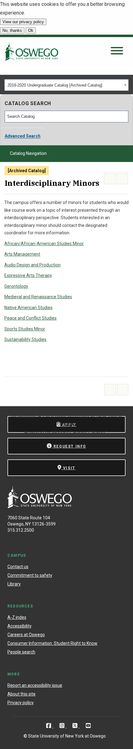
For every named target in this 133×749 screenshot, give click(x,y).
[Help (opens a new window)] (122, 178)
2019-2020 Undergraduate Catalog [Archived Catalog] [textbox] (54, 85)
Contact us (17, 566)
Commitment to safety (29, 575)
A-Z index (16, 617)
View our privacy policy (23, 21)
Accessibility (19, 625)
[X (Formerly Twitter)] (75, 725)
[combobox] (66, 85)
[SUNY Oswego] (39, 506)
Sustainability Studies (25, 339)
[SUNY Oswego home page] (31, 51)
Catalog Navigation (28, 153)
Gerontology (16, 286)
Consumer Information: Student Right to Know (52, 643)
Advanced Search (23, 136)
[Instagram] (62, 725)
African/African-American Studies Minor (44, 243)
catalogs (27, 415)
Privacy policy (20, 702)
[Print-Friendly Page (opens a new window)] (109, 178)
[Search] (124, 116)
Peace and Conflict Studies (30, 318)
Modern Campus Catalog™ (80, 433)
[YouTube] (88, 725)
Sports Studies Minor (24, 328)
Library (14, 583)
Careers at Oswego (26, 634)
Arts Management (22, 254)
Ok (30, 30)
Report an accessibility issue (34, 685)
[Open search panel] (117, 51)
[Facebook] (49, 725)
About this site (21, 694)
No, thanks (12, 30)
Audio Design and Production (32, 264)
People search (21, 651)
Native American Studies (28, 307)
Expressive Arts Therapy (28, 275)
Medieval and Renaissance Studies (38, 296)
